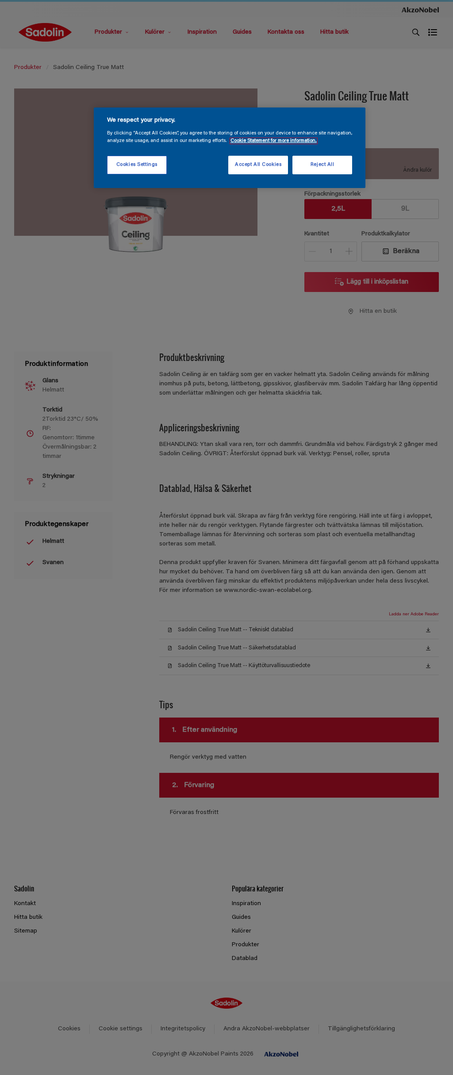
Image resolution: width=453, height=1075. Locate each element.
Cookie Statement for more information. (273, 140)
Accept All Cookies (258, 164)
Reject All (322, 164)
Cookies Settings (136, 164)
